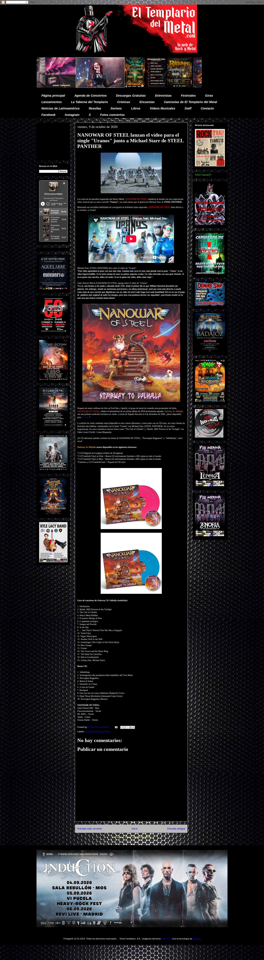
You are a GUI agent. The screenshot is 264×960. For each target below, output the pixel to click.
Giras (209, 95)
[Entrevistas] (162, 87)
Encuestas (147, 102)
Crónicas (123, 102)
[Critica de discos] (116, 87)
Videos (107, 731)
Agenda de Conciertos (90, 95)
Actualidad (90, 731)
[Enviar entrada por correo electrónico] (116, 727)
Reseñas (95, 108)
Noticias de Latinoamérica (60, 108)
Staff (188, 108)
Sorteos (116, 108)
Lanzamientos (51, 102)
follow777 (166, 938)
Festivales (188, 95)
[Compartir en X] (127, 727)
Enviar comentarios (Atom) (138, 837)
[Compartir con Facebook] (130, 727)
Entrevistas (163, 95)
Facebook (48, 114)
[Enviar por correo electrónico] (121, 727)
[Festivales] (43, 87)
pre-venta (86, 417)
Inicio (135, 828)
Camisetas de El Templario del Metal (190, 102)
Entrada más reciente (89, 828)
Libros (135, 108)
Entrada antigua (176, 828)
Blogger (196, 938)
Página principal (53, 95)
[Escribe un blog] (124, 727)
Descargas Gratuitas (131, 95)
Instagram (72, 114)
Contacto (207, 108)
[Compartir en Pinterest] (133, 727)
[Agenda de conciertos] (65, 87)
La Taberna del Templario (89, 102)
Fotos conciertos (112, 114)
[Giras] (88, 87)
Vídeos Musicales (162, 108)
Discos (99, 731)
